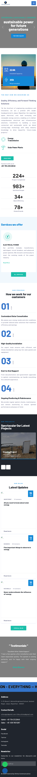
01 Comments (17, 588)
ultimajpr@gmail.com (8, 714)
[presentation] (3, 467)
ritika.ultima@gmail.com (24, 714)
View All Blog (18, 628)
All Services (18, 274)
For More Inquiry (18, 36)
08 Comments (16, 544)
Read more (7, 531)
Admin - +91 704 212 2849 (10, 719)
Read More (7, 158)
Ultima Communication (11, 456)
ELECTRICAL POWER (11, 245)
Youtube (4, 745)
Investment (8, 499)
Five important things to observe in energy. (17, 548)
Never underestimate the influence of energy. (17, 593)
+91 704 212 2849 (8, 166)
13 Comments (18, 499)
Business (7, 544)
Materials (7, 588)
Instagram (4, 741)
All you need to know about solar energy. (16, 504)
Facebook (4, 733)
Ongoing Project (10, 452)
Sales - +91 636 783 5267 (10, 722)
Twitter (3, 737)
